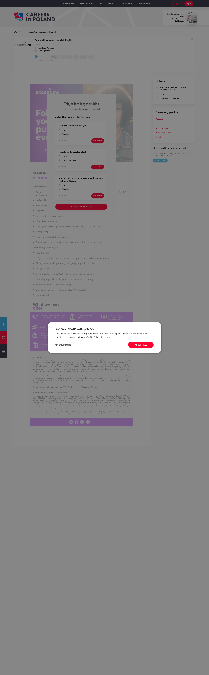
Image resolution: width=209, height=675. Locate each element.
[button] (63, 345)
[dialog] (104, 337)
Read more (106, 337)
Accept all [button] (141, 344)
